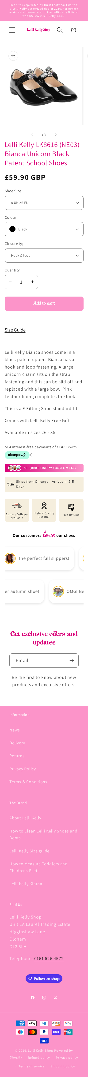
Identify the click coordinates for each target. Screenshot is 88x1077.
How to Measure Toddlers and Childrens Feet (38, 867)
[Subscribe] (71, 660)
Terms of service (32, 1066)
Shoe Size (13, 190)
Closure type (16, 243)
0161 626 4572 (49, 958)
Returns (16, 755)
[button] (12, 30)
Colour (10, 217)
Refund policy (39, 1057)
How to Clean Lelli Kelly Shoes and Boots (43, 834)
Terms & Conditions (28, 781)
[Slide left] (32, 135)
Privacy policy (67, 1057)
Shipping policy (62, 1066)
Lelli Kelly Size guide (29, 851)
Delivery (17, 743)
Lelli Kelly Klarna (25, 883)
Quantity (12, 270)
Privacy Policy (22, 769)
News (14, 730)
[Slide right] (56, 135)
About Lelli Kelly (25, 818)
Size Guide (15, 330)
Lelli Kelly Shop (40, 1050)
